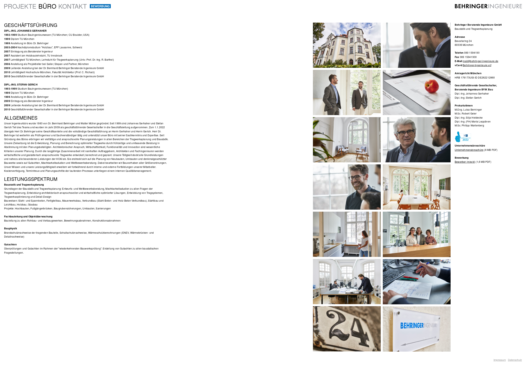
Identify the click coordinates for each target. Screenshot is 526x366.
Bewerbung (100, 6)
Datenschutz (515, 359)
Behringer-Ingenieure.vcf (477, 65)
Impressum (500, 359)
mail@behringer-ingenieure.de (480, 61)
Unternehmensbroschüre (469, 149)
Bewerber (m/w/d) (465, 161)
